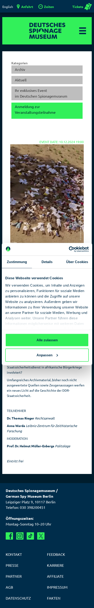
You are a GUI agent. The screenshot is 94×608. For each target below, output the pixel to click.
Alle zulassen (47, 340)
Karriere (55, 565)
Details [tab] (47, 262)
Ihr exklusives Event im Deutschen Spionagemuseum (41, 93)
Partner (14, 576)
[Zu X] (40, 536)
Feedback (56, 554)
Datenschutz (18, 598)
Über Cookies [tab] (77, 262)
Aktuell (20, 80)
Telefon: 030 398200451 (25, 507)
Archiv (20, 69)
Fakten (53, 598)
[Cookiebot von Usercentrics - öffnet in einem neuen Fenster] (69, 249)
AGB (9, 587)
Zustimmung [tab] (17, 262)
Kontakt (14, 554)
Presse (12, 565)
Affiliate (55, 576)
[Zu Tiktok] (30, 536)
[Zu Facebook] (9, 536)
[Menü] (82, 30)
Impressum (57, 587)
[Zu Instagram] (20, 536)
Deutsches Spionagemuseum (47, 30)
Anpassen (44, 355)
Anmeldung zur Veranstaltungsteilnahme (35, 109)
